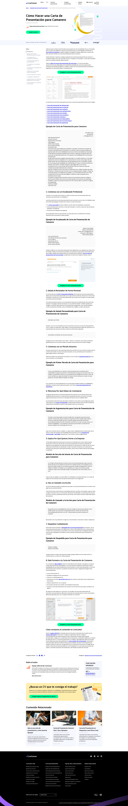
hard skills (57, 434)
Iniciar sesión (97, 3)
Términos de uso (88, 775)
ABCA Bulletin (58, 564)
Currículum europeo (30, 775)
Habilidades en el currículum (32, 773)
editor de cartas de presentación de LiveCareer (63, 63)
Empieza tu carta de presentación (70, 72)
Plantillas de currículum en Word (32, 777)
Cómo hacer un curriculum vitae (32, 770)
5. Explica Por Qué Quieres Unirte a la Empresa (33, 72)
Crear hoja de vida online (70, 775)
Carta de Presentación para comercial (57, 107)
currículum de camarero (52, 52)
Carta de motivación (50, 775)
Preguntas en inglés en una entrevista (72, 781)
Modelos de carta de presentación (53, 766)
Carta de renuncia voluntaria (51, 777)
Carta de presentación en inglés (52, 779)
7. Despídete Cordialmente (33, 77)
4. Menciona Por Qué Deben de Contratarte (34, 68)
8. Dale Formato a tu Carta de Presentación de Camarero (34, 79)
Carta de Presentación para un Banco (57, 109)
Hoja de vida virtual (69, 773)
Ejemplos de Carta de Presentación (93, 655)
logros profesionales (62, 402)
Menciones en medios (89, 770)
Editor (42, 2)
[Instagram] (101, 756)
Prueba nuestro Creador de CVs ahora (44, 696)
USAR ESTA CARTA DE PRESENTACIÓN (71, 87)
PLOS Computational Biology (65, 294)
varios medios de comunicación (77, 641)
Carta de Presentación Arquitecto (56, 117)
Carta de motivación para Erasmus (53, 781)
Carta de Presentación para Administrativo (59, 111)
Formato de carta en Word (51, 783)
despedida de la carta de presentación (72, 527)
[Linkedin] (94, 756)
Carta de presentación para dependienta (58, 119)
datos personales (54, 205)
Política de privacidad (89, 773)
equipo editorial (54, 633)
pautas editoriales (51, 635)
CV (47, 2)
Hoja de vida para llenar (70, 768)
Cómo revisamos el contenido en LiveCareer (34, 83)
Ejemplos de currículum (31, 768)
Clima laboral (68, 785)
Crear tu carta (33, 32)
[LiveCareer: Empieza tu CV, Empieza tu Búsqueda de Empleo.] (31, 3)
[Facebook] (91, 756)
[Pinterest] (98, 756)
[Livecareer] (31, 756)
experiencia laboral (84, 356)
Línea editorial (87, 768)
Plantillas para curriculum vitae (32, 766)
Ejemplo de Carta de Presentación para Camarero (33, 54)
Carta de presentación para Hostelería (57, 115)
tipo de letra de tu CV (64, 579)
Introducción (30, 51)
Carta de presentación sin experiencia (57, 123)
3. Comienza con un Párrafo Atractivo (33, 65)
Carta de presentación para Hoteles (57, 113)
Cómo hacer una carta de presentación (54, 773)
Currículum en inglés (30, 779)
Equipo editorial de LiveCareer (37, 26)
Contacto (90, 2)
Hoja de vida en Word (69, 770)
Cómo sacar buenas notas (70, 783)
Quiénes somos (88, 766)
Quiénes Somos (80, 3)
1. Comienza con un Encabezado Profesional (32, 58)
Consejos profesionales (67, 3)
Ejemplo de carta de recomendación (53, 785)
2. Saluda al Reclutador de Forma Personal (33, 61)
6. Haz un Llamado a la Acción (34, 74)
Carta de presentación (53, 3)
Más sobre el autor (36, 675)
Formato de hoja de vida (70, 766)
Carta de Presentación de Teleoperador (58, 105)
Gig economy (68, 777)
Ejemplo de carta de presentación (52, 768)
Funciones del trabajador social (71, 779)
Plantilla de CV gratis (30, 781)
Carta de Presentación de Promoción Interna (59, 121)
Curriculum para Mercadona (32, 783)
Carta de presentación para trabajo (53, 770)
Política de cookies (88, 777)
